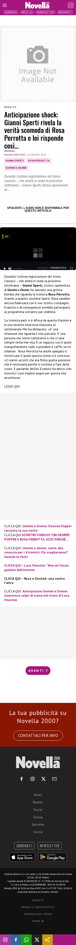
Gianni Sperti (14, 160)
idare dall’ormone (21, 570)
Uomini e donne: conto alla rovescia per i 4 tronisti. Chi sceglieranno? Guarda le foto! (36, 552)
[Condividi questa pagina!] (47, 939)
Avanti (36, 670)
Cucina (38, 832)
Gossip (38, 817)
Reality (10, 107)
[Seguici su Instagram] (5, 939)
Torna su (38, 921)
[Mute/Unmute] (10, 268)
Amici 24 (27, 12)
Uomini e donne (16, 167)
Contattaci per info (38, 735)
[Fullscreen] (71, 268)
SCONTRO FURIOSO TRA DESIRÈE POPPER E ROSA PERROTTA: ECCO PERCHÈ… (37, 537)
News (38, 795)
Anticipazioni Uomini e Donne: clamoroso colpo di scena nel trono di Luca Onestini (36, 595)
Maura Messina (14, 154)
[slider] (18, 268)
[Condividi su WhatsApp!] (26, 939)
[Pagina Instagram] (70, 5)
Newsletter (45, 12)
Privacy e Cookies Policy (38, 907)
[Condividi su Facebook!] (16, 939)
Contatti (38, 900)
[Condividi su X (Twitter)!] (37, 939)
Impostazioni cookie (38, 914)
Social (38, 810)
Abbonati (64, 12)
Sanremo (11, 12)
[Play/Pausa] (5, 268)
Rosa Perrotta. (39, 160)
